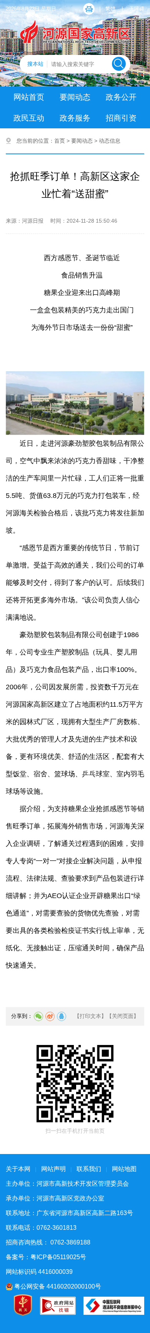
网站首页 (28, 97)
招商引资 (121, 118)
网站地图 (124, 1169)
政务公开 (121, 97)
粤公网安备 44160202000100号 (57, 1286)
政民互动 (28, 118)
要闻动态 (75, 97)
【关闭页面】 (123, 1016)
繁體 (110, 9)
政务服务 (75, 118)
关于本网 (18, 1169)
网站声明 (53, 1169)
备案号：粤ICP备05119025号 (46, 1257)
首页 (59, 141)
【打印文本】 (90, 1016)
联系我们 (89, 1169)
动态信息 (109, 141)
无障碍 (136, 9)
